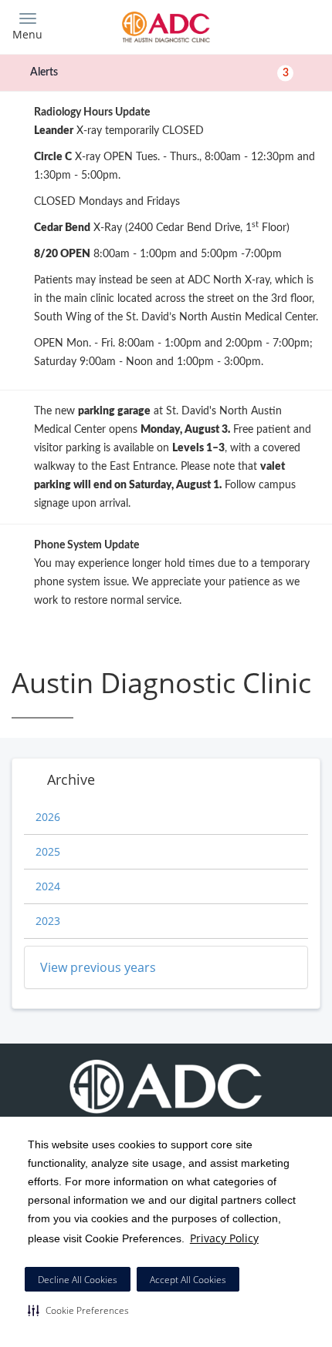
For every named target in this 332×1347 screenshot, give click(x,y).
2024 (48, 886)
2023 (48, 920)
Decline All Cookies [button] (77, 1279)
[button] (78, 1310)
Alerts (159, 72)
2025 (48, 851)
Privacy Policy (224, 1238)
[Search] (281, 25)
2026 (48, 816)
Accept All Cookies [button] (188, 1279)
